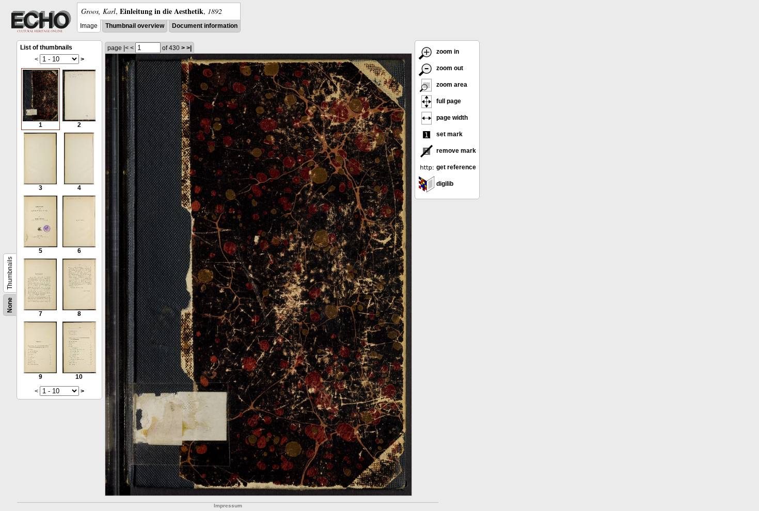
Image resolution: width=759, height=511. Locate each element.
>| (189, 48)
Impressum (228, 505)
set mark (449, 134)
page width (451, 117)
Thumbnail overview (134, 25)
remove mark (455, 150)
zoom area (451, 84)
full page (448, 101)
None (9, 305)
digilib (444, 183)
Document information (205, 25)
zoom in (447, 51)
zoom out (449, 68)
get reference (455, 167)
